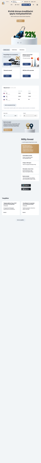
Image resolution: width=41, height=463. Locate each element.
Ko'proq (7, 1)
